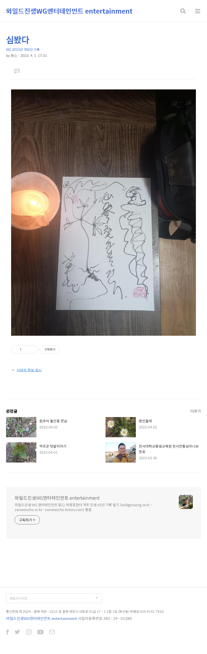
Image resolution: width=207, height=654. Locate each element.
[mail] (52, 632)
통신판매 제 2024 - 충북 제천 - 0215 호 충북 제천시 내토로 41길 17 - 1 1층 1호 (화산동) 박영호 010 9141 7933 (85, 611)
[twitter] (17, 632)
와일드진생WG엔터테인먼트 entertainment (69, 11)
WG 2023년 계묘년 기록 (23, 49)
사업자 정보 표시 (29, 370)
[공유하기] (26, 349)
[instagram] (29, 632)
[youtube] (40, 632)
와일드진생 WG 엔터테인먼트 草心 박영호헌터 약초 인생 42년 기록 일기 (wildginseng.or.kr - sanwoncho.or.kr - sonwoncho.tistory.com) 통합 (83, 507)
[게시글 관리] (32, 349)
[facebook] (7, 632)
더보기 (195, 411)
